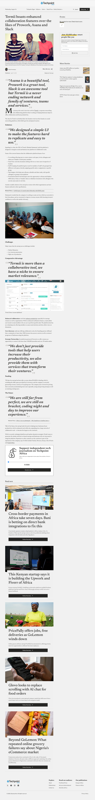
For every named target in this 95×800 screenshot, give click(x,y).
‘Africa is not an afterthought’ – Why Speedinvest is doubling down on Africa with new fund (33, 420)
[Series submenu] (45, 9)
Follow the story (27, 539)
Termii (36, 110)
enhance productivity (31, 318)
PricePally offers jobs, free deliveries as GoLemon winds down (28, 635)
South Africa (11, 443)
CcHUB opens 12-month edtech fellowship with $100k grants (28, 190)
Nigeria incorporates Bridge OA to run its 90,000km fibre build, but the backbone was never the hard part (71, 87)
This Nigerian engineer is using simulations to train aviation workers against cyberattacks (71, 79)
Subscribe (83, 9)
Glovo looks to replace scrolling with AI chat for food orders (27, 690)
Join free (75, 53)
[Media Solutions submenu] (62, 9)
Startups (51, 73)
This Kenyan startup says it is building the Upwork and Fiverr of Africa (29, 579)
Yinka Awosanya (12, 69)
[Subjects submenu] (40, 9)
